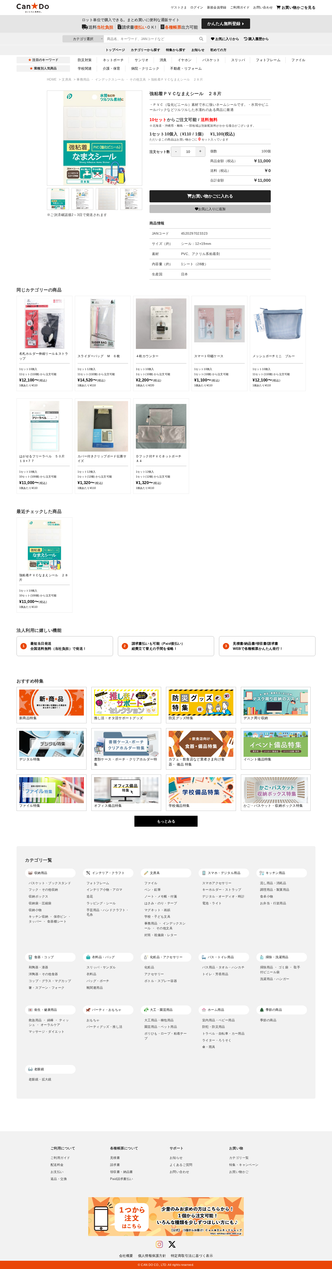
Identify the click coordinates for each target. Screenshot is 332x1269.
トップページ (115, 50)
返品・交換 (59, 1179)
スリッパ (238, 60)
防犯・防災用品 (213, 1027)
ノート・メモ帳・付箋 (160, 896)
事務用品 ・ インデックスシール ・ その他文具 (112, 79)
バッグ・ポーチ (98, 981)
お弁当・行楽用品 (273, 903)
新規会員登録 (217, 7)
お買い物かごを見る (298, 7)
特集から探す (176, 50)
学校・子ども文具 (157, 916)
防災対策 (85, 60)
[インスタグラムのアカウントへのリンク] (159, 1244)
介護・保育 (111, 68)
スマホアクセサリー (217, 883)
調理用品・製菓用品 (274, 889)
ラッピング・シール (101, 903)
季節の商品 (268, 1020)
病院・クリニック (145, 68)
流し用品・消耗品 (273, 883)
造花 (90, 896)
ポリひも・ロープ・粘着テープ (165, 1036)
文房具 (67, 79)
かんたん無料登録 (223, 23)
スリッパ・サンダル (101, 967)
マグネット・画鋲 (157, 910)
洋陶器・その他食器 (43, 974)
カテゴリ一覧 (239, 1158)
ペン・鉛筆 (152, 889)
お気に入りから (227, 39)
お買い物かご (239, 1172)
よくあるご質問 (181, 1165)
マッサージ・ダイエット (46, 1031)
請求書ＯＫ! (139, 27)
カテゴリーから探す (145, 50)
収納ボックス (38, 896)
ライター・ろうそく (217, 1040)
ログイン (196, 7)
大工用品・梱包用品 (159, 1020)
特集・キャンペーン (243, 1165)
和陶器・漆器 (38, 967)
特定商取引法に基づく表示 (192, 1256)
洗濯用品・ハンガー (274, 979)
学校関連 (85, 68)
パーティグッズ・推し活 (104, 1027)
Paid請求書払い (121, 1179)
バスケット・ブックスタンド (50, 883)
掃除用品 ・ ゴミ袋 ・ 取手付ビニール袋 (280, 969)
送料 (100, 27)
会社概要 (126, 1256)
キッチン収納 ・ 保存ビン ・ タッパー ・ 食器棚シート (50, 919)
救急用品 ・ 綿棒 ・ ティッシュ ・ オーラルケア (49, 1022)
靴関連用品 (95, 987)
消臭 (163, 60)
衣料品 (91, 974)
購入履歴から (258, 39)
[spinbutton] (188, 152)
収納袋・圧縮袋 (40, 903)
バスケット (211, 60)
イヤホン (185, 60)
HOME (52, 79)
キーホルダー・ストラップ (221, 889)
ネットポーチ (113, 60)
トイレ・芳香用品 (215, 974)
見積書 (115, 1158)
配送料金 (57, 1165)
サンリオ (142, 60)
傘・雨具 (208, 1047)
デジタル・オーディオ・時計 (223, 896)
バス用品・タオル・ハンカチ (223, 967)
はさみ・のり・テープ (160, 903)
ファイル (298, 60)
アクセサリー (154, 974)
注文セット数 (159, 152)
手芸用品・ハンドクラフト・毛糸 (108, 912)
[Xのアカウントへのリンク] (172, 1244)
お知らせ (198, 50)
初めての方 (218, 50)
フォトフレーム (268, 60)
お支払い (57, 1172)
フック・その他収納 (43, 889)
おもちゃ (93, 1020)
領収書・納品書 (121, 1172)
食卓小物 (266, 896)
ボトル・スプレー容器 (160, 981)
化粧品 (149, 967)
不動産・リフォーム (186, 68)
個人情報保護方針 (152, 1256)
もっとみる (166, 821)
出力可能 (181, 27)
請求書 (115, 1165)
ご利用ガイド (240, 7)
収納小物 (35, 910)
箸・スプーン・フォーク (46, 987)
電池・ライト (212, 903)
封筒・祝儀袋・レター (160, 935)
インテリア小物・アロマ (104, 889)
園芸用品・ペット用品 (160, 1027)
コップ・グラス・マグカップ (50, 981)
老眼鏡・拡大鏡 (40, 1079)
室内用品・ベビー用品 (218, 1020)
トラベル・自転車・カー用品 (223, 1033)
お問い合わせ (263, 7)
